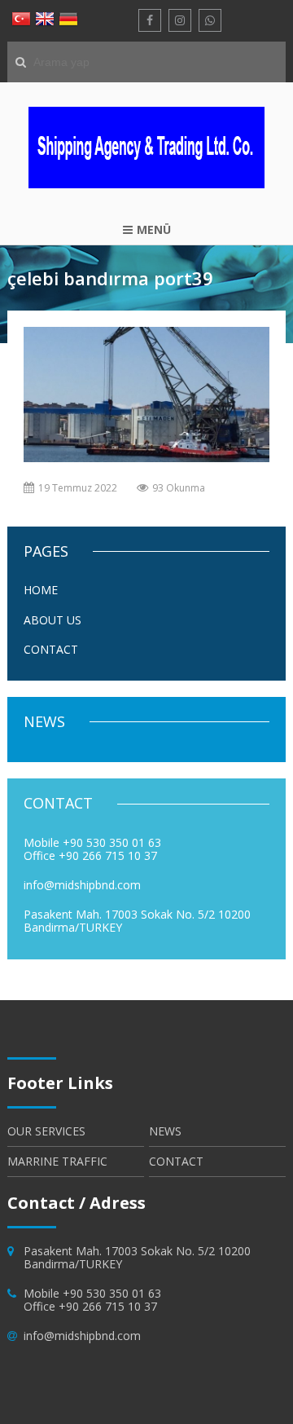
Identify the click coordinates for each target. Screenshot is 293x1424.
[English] (45, 21)
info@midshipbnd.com (82, 1335)
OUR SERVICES (46, 1132)
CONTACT (51, 649)
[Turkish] (21, 21)
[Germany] (68, 21)
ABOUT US (52, 620)
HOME (41, 589)
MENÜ (154, 229)
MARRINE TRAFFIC (57, 1161)
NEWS (165, 1132)
